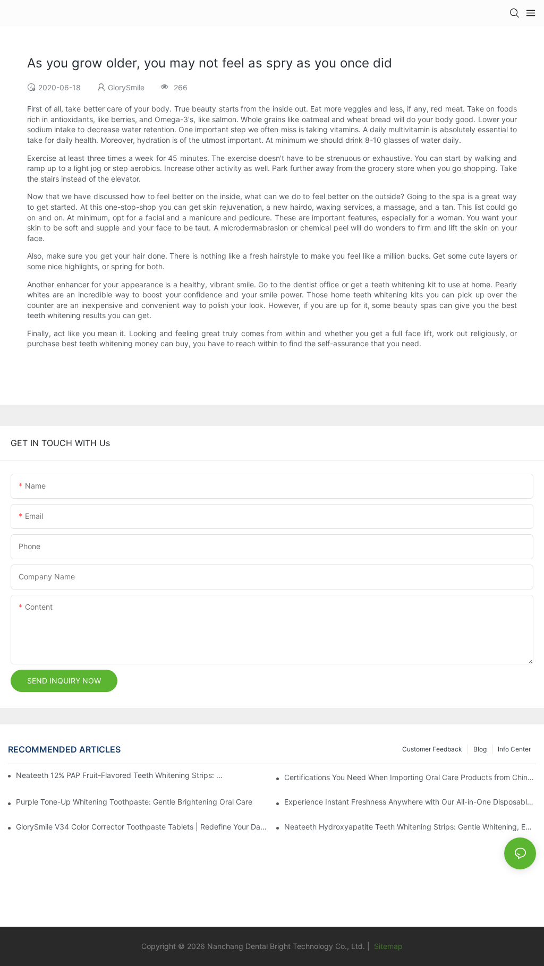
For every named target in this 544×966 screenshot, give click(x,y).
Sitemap (387, 946)
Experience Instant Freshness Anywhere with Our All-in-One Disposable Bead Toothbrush (410, 801)
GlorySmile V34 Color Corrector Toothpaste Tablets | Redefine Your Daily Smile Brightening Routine (142, 826)
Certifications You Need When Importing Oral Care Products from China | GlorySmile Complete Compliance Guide (410, 777)
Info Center (514, 749)
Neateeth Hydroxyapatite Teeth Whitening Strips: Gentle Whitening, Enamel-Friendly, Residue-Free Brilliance (410, 826)
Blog (480, 749)
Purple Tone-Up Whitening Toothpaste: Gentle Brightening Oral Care (134, 801)
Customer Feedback (432, 749)
